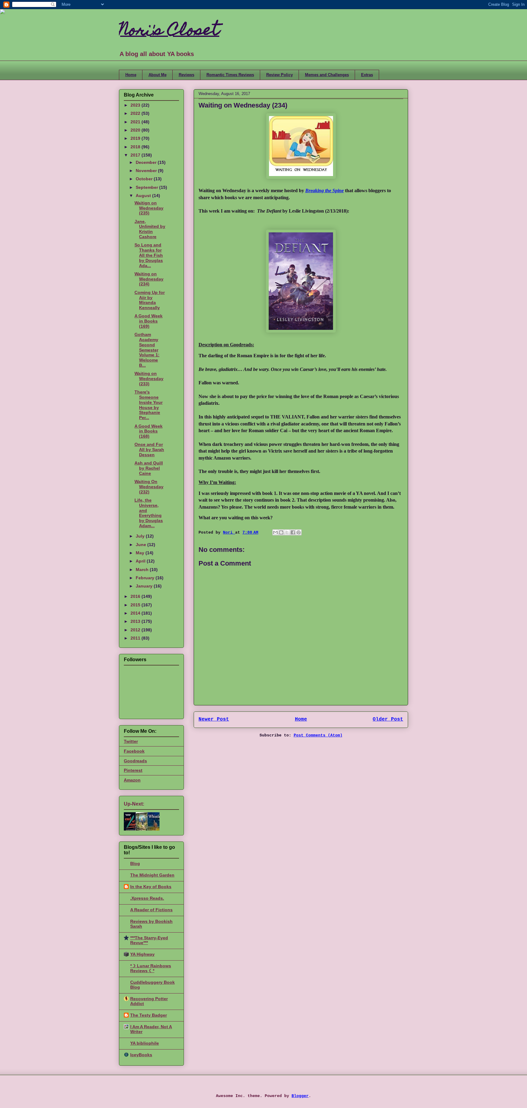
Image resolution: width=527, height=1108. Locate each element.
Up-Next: (134, 803)
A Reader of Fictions (151, 909)
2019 (136, 138)
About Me (158, 74)
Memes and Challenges (327, 74)
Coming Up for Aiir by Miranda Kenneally (149, 300)
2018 (136, 146)
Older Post (388, 719)
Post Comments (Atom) (318, 735)
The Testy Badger (148, 1015)
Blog (135, 863)
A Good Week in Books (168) (148, 431)
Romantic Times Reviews (230, 74)
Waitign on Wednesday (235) (148, 208)
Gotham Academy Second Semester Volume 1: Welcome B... (147, 350)
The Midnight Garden (152, 875)
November (147, 170)
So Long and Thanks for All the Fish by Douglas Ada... (148, 255)
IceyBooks (141, 1054)
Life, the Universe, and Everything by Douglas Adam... (148, 513)
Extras (367, 74)
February (146, 577)
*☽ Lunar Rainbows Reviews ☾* (150, 968)
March (143, 569)
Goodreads (135, 760)
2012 (136, 629)
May (140, 552)
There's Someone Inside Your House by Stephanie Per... (148, 405)
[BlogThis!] (281, 532)
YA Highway (142, 954)
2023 (136, 105)
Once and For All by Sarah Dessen (149, 449)
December (147, 162)
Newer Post (214, 719)
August (144, 195)
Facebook (134, 751)
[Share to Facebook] (293, 532)
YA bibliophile (144, 1043)
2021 (136, 121)
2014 (136, 613)
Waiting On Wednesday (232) (148, 486)
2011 (136, 638)
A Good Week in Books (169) (148, 321)
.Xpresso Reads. (147, 898)
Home (130, 74)
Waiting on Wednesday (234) (148, 279)
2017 (136, 155)
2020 (136, 130)
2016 (136, 596)
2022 (136, 113)
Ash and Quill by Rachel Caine (148, 468)
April (141, 561)
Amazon (132, 780)
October (145, 178)
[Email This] (275, 532)
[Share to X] (287, 532)
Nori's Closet (169, 31)
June (141, 544)
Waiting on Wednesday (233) (148, 378)
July (141, 536)
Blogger (300, 1096)
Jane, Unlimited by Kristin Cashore (149, 229)
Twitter (131, 741)
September (147, 187)
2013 (136, 621)
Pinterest (133, 770)
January (145, 586)
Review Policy (279, 74)
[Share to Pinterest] (299, 532)
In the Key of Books (150, 886)
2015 (136, 604)
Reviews (186, 74)
